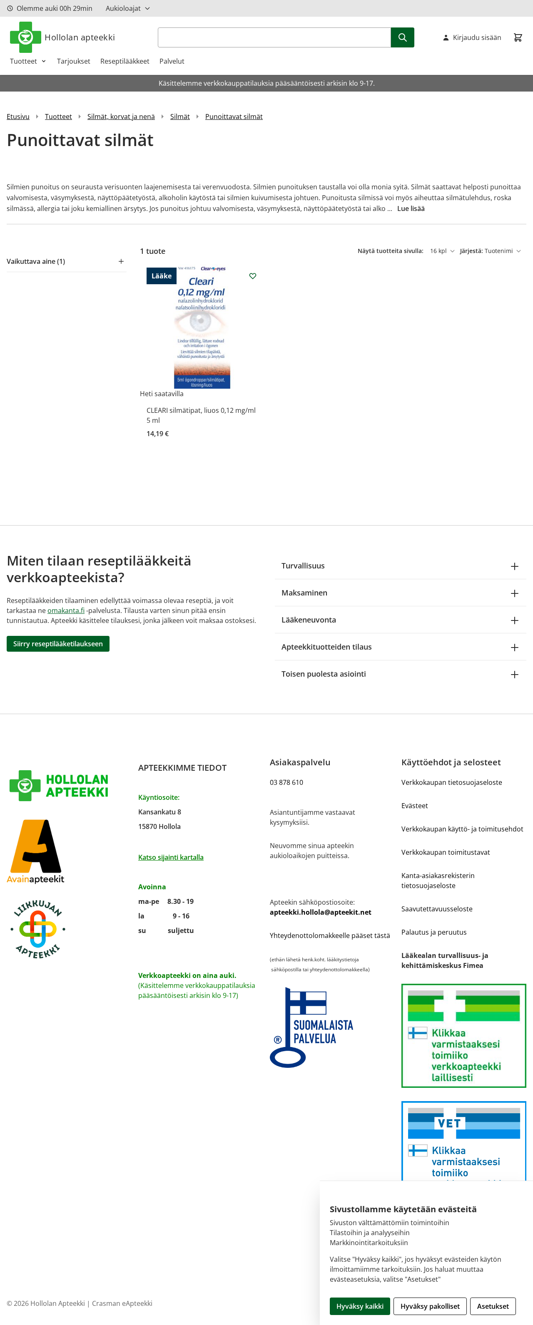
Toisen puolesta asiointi (323, 674)
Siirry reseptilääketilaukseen (58, 643)
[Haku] (402, 37)
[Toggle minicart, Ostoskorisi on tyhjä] (518, 37)
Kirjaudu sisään (477, 37)
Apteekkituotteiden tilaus (326, 647)
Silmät (180, 116)
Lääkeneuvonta (308, 620)
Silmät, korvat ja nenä (121, 116)
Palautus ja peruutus (434, 932)
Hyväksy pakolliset (430, 1306)
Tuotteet (23, 61)
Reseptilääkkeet (124, 61)
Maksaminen (304, 593)
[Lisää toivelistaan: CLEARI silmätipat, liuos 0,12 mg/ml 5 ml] (252, 276)
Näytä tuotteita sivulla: (391, 251)
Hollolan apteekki (80, 37)
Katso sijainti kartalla (171, 857)
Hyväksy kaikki (360, 1306)
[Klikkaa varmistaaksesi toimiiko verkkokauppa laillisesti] (463, 1036)
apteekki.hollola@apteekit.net (320, 912)
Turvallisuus (303, 566)
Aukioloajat (123, 8)
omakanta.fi (66, 610)
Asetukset (493, 1306)
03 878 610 (286, 782)
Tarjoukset (73, 61)
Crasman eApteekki (122, 1303)
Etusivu (18, 116)
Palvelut (171, 61)
